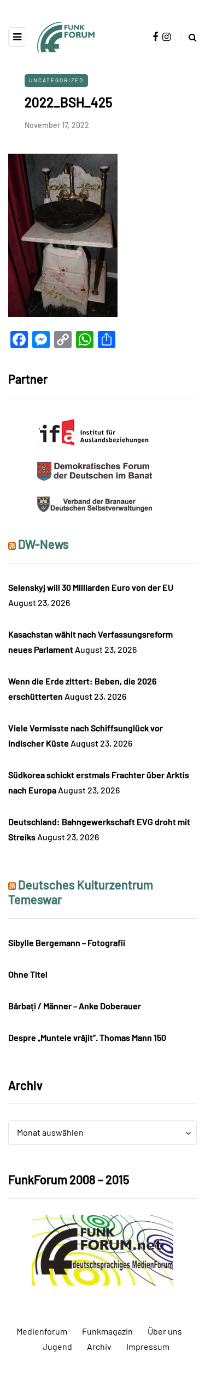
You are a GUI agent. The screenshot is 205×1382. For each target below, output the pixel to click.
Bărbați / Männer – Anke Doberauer (74, 1006)
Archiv (99, 1346)
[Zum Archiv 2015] (102, 1249)
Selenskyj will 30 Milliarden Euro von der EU (90, 587)
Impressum (147, 1346)
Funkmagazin (107, 1331)
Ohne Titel (28, 974)
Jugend (57, 1346)
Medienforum (41, 1331)
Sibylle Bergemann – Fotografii (66, 942)
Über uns (165, 1331)
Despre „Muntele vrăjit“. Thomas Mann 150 (87, 1037)
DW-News (43, 544)
